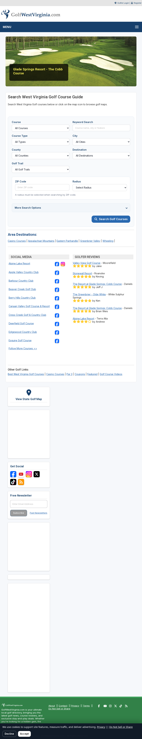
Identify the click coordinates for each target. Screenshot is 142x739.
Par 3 (69, 374)
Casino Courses (17, 240)
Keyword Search (83, 122)
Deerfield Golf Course (21, 323)
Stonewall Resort (82, 273)
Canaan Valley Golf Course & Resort (29, 306)
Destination (80, 149)
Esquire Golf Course (20, 340)
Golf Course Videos (111, 374)
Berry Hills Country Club (22, 297)
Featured (92, 374)
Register (137, 3)
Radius (77, 181)
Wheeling (108, 240)
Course (16, 122)
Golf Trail (17, 163)
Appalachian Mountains (41, 240)
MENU (7, 27)
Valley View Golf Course (86, 262)
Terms (86, 705)
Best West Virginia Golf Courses (26, 374)
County (16, 149)
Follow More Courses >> (23, 348)
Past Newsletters (38, 513)
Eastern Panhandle (67, 240)
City (75, 135)
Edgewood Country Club (23, 331)
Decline (9, 733)
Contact (63, 705)
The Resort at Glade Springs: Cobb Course (97, 283)
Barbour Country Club (21, 280)
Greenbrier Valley (90, 240)
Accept (24, 733)
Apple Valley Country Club (24, 272)
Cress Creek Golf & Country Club (27, 314)
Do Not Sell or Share (59, 708)
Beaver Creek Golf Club (22, 289)
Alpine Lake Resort (19, 263)
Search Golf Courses (113, 219)
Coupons (80, 374)
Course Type (20, 135)
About (51, 705)
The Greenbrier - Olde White (89, 294)
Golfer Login (123, 3)
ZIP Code (20, 181)
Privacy (75, 705)
